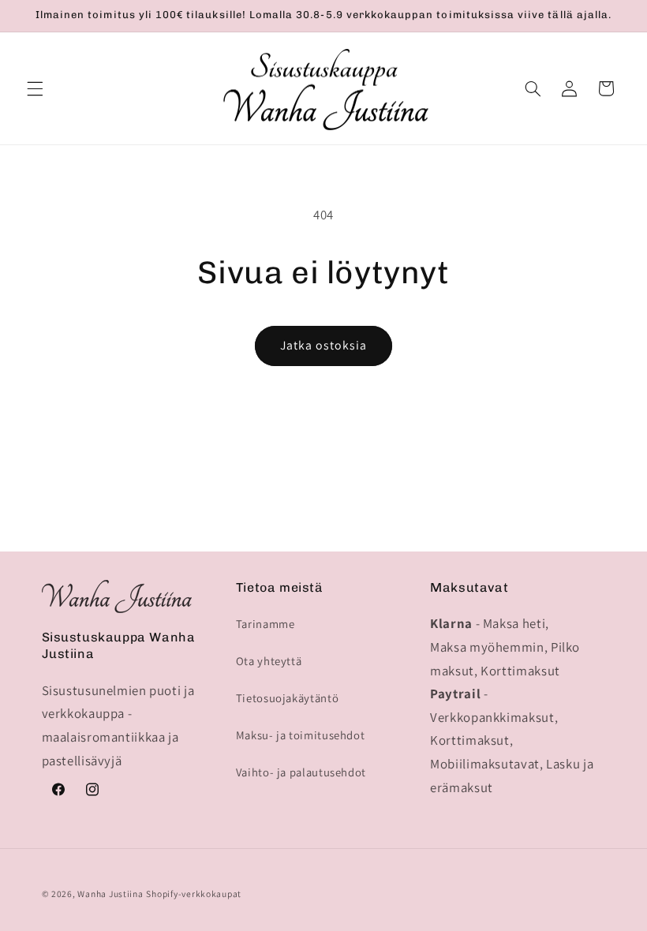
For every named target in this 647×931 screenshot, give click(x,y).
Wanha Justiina (110, 893)
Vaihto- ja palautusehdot (301, 772)
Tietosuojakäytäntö (287, 697)
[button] (35, 88)
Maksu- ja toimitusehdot (300, 734)
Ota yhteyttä (269, 660)
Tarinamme (265, 623)
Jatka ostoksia (324, 345)
